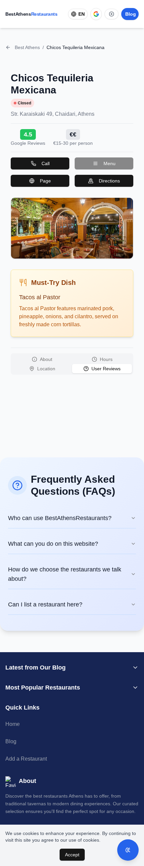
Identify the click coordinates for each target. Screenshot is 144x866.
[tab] (42, 359)
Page (45, 180)
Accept (72, 854)
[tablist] (72, 364)
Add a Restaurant (26, 759)
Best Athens (27, 47)
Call (46, 163)
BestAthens (31, 14)
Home (12, 724)
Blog (10, 741)
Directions (109, 180)
